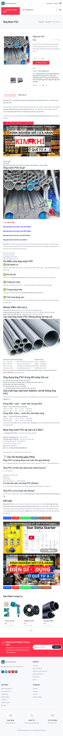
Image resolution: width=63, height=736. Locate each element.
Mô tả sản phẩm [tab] (10, 95)
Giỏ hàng (35, 694)
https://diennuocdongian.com (19, 448)
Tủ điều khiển (4, 694)
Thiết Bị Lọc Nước (5, 702)
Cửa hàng (35, 691)
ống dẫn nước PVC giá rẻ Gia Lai (44, 77)
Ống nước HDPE (48, 621)
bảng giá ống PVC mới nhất (44, 74)
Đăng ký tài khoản (37, 697)
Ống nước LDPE (29, 621)
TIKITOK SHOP (26, 518)
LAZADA (16, 518)
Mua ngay (10, 610)
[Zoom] (27, 39)
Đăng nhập (49, 3)
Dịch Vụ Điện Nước (37, 668)
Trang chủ (41, 22)
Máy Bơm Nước (5, 697)
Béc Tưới (3, 705)
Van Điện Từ (4, 699)
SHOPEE (8, 518)
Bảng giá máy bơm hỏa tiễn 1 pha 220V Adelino (16, 235)
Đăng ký (56, 3)
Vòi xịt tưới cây (9, 621)
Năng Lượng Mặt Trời (38, 674)
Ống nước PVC (38, 37)
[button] (31, 630)
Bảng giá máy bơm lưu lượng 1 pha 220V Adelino (17, 227)
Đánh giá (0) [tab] (22, 95)
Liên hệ (34, 679)
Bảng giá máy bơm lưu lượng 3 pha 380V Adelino (17, 231)
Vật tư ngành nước (43, 71)
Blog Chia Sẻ (36, 677)
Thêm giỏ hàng (41, 62)
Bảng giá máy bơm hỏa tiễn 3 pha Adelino (15, 240)
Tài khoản (35, 688)
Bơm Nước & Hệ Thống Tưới (40, 671)
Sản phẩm (48, 22)
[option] (13, 80)
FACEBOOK (35, 518)
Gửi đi (56, 647)
